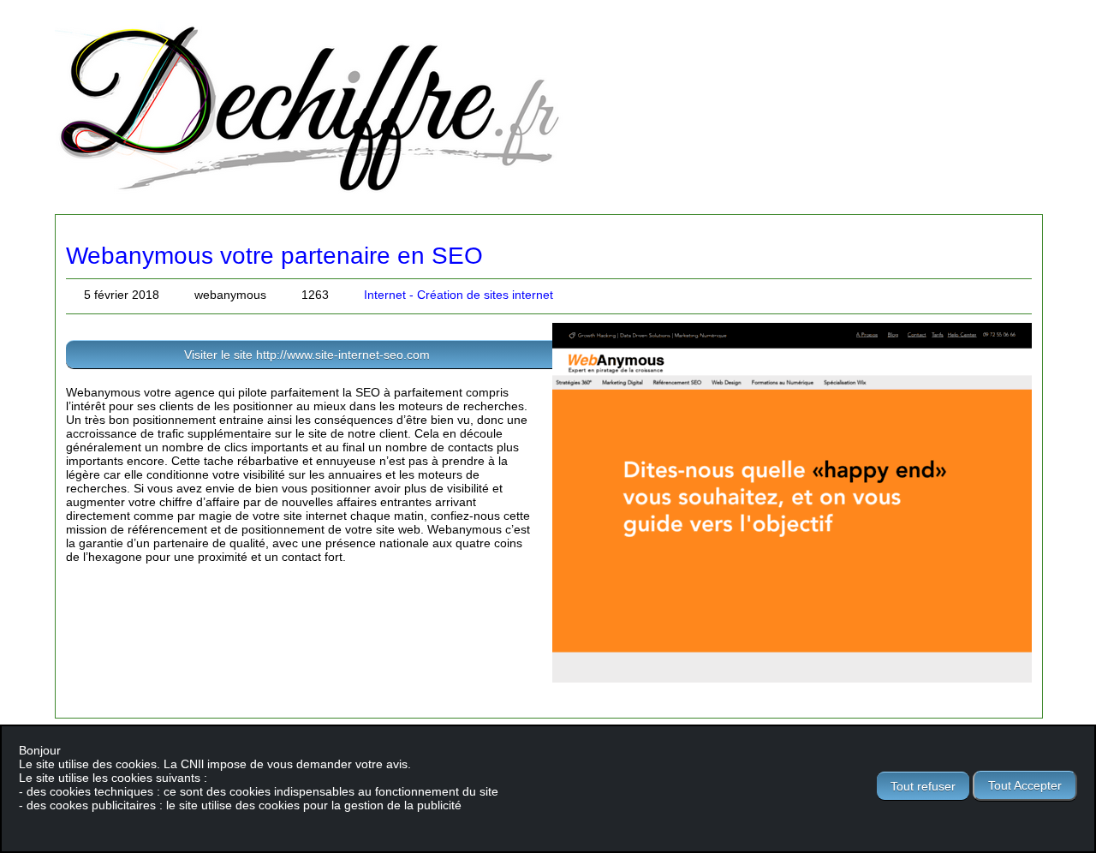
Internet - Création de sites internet (458, 294)
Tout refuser (923, 786)
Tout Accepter (1025, 785)
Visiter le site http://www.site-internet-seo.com (307, 354)
